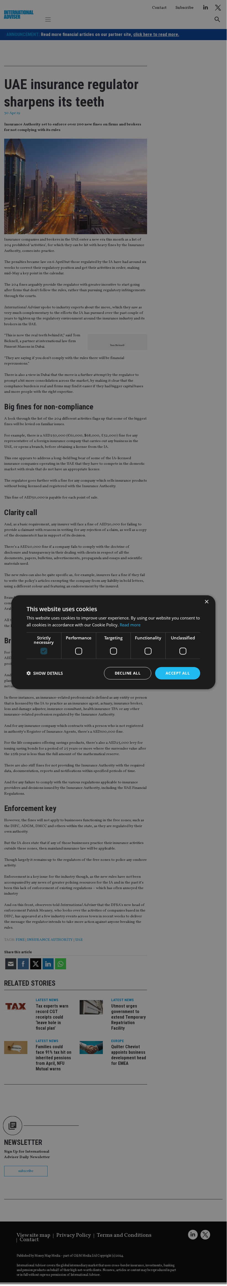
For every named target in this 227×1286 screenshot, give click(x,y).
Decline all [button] (127, 673)
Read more (130, 624)
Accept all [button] (178, 673)
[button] (45, 673)
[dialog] (113, 642)
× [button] (206, 602)
